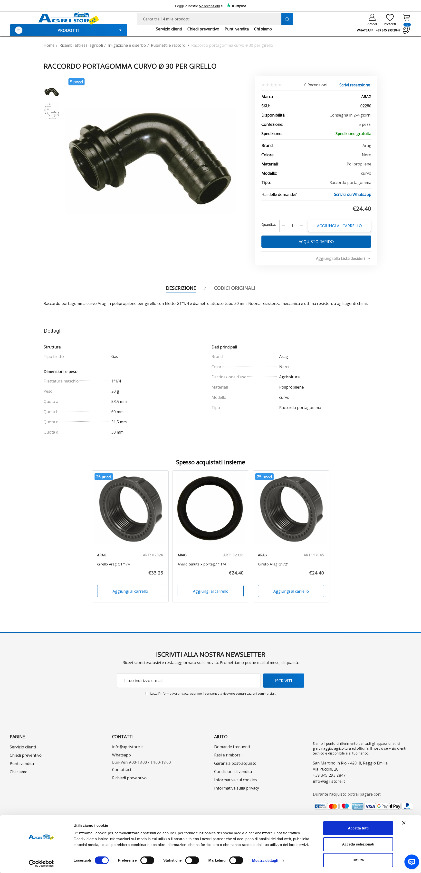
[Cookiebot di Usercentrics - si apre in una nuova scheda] (41, 863)
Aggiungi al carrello (339, 225)
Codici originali (234, 288)
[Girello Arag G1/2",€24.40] (291, 509)
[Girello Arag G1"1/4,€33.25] (130, 509)
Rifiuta (358, 860)
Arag (366, 96)
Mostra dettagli (265, 860)
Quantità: (268, 224)
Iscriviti (283, 680)
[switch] (147, 860)
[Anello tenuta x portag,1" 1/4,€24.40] (210, 509)
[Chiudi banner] (403, 823)
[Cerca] (287, 19)
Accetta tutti (358, 828)
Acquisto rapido (316, 241)
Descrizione (181, 288)
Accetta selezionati (358, 844)
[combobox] (215, 19)
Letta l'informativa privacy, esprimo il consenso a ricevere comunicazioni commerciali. (213, 693)
